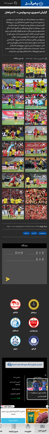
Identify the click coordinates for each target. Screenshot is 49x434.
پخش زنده (13, 398)
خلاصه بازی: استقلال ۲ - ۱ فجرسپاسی (37, 395)
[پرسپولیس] (33, 322)
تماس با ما (16, 377)
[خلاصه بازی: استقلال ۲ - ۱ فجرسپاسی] (37, 384)
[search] (15, 3)
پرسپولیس (42, 233)
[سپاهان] (33, 304)
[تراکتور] (15, 304)
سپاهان (26, 233)
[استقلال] (15, 322)
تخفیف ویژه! (13, 420)
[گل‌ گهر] (33, 341)
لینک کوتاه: (43, 226)
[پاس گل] (34, 3)
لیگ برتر (34, 233)
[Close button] (47, 406)
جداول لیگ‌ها (16, 389)
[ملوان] (15, 341)
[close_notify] (45, 376)
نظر (40, 259)
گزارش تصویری (15, 394)
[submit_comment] (8, 279)
